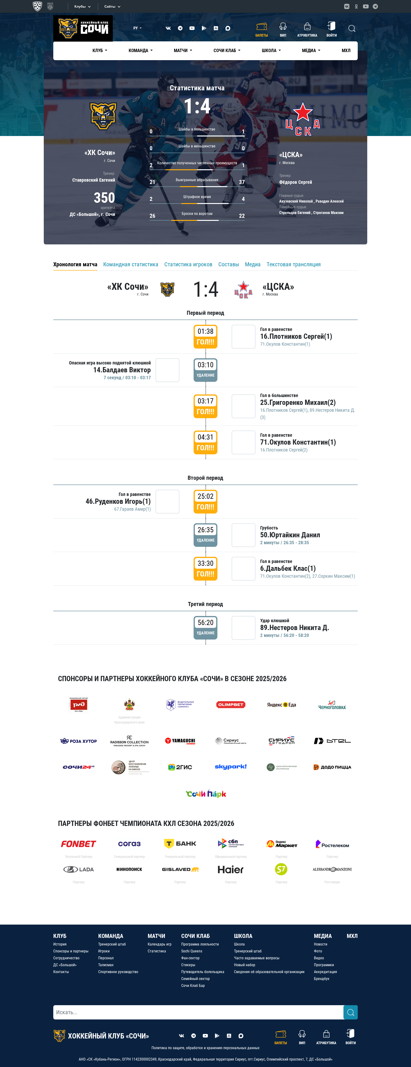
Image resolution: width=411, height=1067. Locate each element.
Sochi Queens (191, 951)
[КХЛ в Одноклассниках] (356, 6)
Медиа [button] (309, 50)
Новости (320, 944)
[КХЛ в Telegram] (375, 6)
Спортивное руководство (118, 972)
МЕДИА (323, 936)
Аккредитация (325, 972)
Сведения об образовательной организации (269, 972)
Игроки (104, 951)
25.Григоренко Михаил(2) (298, 402)
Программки (324, 965)
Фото (318, 951)
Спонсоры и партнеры (70, 951)
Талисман (105, 965)
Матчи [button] (181, 50)
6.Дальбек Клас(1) (288, 568)
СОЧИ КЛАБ (195, 936)
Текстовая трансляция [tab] (294, 264)
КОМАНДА (110, 936)
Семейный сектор (195, 978)
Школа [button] (269, 50)
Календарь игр (159, 944)
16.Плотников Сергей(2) (284, 450)
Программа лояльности (200, 944)
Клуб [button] (98, 50)
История (60, 944)
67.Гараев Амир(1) (132, 509)
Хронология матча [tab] (75, 264)
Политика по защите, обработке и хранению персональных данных (205, 1048)
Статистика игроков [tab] (188, 264)
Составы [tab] (228, 264)
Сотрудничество (66, 958)
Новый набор (244, 965)
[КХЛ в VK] (347, 6)
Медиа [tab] (253, 264)
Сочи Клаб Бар (193, 985)
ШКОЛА (243, 936)
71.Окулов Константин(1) (285, 344)
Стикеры (188, 965)
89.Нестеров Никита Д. (294, 627)
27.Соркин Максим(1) (333, 576)
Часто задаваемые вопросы (256, 958)
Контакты (61, 972)
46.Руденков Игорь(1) (118, 501)
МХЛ (346, 50)
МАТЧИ (156, 936)
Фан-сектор (190, 958)
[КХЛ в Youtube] (366, 6)
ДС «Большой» (65, 965)
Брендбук (321, 978)
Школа (239, 944)
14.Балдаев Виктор (122, 370)
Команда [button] (139, 50)
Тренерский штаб (112, 944)
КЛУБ (59, 936)
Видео (319, 958)
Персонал (106, 958)
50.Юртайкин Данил (290, 535)
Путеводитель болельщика (202, 972)
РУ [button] (136, 28)
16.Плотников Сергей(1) (296, 336)
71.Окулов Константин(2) (285, 576)
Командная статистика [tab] (130, 264)
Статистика (157, 951)
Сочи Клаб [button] (225, 50)
